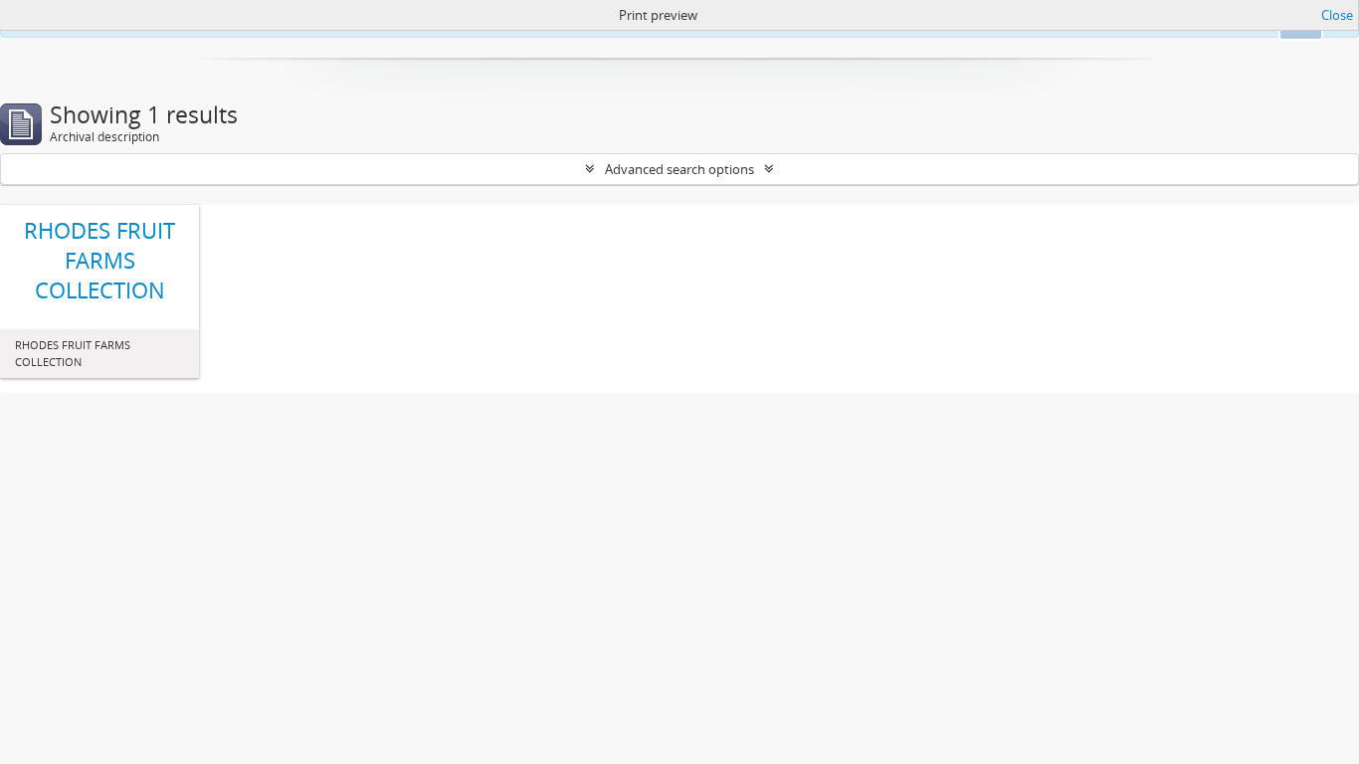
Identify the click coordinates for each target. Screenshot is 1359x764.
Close (1337, 15)
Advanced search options (679, 169)
